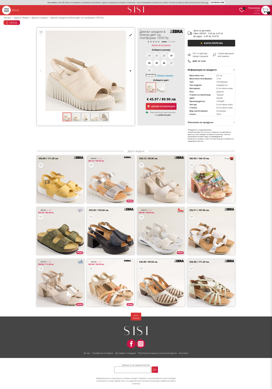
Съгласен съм (217, 2)
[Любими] (41, 32)
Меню (15, 10)
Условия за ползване (102, 353)
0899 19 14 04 (199, 61)
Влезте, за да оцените (161, 45)
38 (149, 63)
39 (157, 63)
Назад (13, 22)
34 (149, 55)
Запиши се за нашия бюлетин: (136, 365)
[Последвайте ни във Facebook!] (131, 343)
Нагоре (136, 318)
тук (207, 2)
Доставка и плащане (125, 353)
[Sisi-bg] (136, 10)
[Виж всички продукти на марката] (176, 31)
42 (149, 70)
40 (164, 63)
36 (164, 55)
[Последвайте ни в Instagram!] (140, 343)
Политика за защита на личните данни (157, 353)
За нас (87, 353)
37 (171, 55)
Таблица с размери (165, 75)
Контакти (183, 353)
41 (171, 63)
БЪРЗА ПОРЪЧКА (211, 43)
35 (157, 55)
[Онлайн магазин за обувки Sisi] (136, 330)
